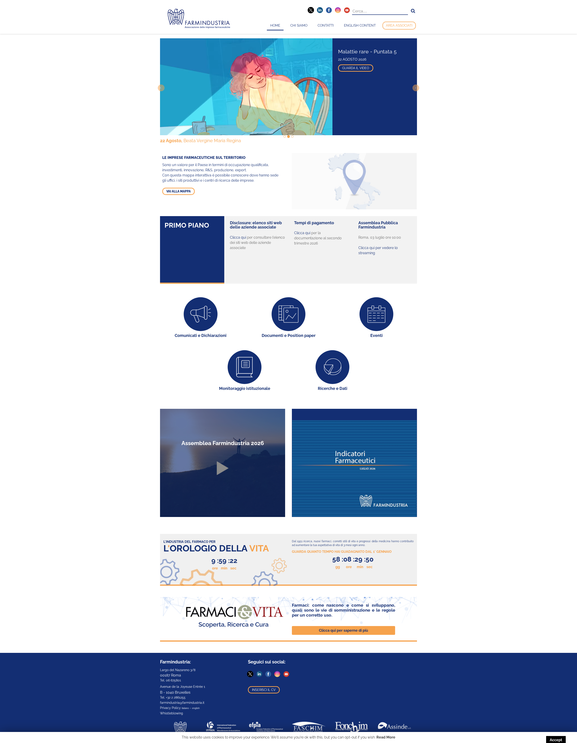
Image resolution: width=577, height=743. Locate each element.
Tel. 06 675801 (170, 680)
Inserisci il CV (264, 690)
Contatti (326, 25)
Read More (385, 737)
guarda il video (355, 68)
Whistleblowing (171, 713)
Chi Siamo (298, 25)
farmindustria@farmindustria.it (182, 702)
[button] (413, 11)
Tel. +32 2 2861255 (172, 697)
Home (275, 25)
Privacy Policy (170, 708)
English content (360, 25)
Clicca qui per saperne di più (343, 630)
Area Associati (399, 25)
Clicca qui (238, 237)
